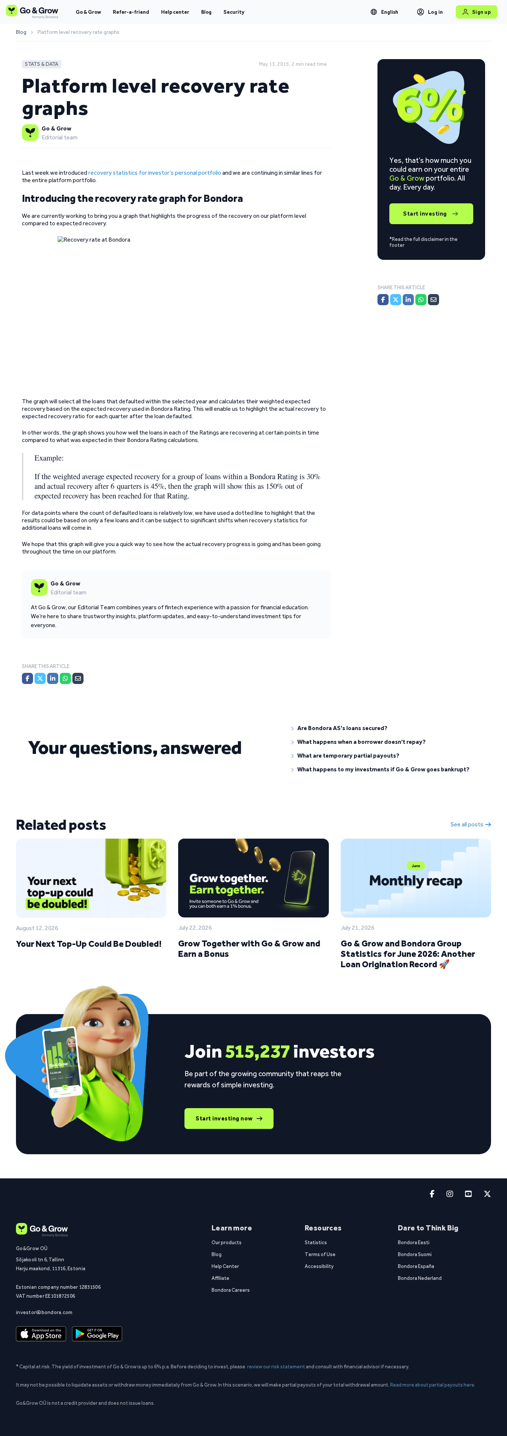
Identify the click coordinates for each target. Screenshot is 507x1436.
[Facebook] (27, 678)
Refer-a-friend (131, 12)
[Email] (78, 678)
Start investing (425, 213)
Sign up (481, 12)
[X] (40, 678)
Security (233, 12)
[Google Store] (97, 1334)
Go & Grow (88, 12)
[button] (385, 728)
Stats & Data (41, 64)
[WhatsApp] (65, 678)
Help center (175, 12)
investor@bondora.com (44, 1312)
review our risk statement (276, 1366)
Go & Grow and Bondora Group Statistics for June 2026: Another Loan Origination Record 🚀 (408, 953)
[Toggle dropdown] (373, 12)
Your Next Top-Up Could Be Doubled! (88, 943)
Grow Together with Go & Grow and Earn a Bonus (249, 948)
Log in (435, 12)
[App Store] (41, 1334)
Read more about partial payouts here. (432, 1385)
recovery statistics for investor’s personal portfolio (154, 172)
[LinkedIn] (52, 678)
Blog (206, 12)
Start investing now (224, 1118)
